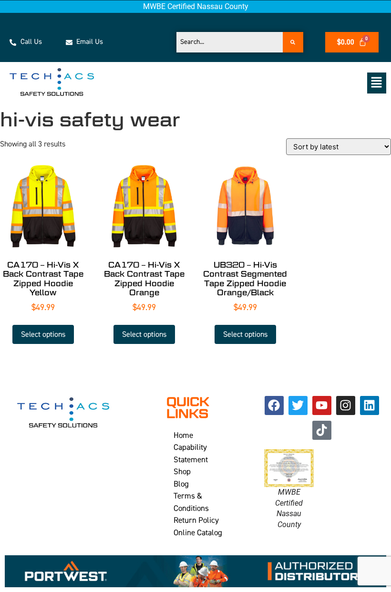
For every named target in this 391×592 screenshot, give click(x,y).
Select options (43, 334)
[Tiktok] (321, 430)
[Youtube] (321, 405)
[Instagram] (345, 405)
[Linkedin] (369, 405)
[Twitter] (298, 405)
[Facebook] (274, 405)
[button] (254, 83)
